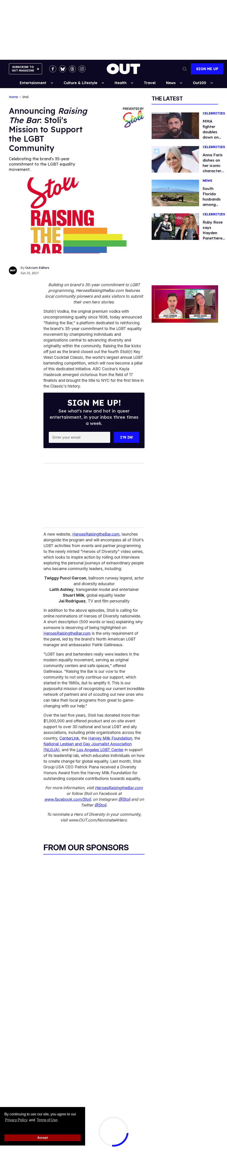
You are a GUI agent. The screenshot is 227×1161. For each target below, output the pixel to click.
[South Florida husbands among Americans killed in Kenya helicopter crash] (175, 193)
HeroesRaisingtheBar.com (95, 534)
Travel (149, 83)
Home (13, 97)
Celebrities (214, 113)
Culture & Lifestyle (80, 83)
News (171, 83)
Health (121, 83)
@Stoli (124, 799)
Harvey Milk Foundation (110, 738)
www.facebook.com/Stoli (67, 799)
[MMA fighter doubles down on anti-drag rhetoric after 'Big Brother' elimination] (175, 125)
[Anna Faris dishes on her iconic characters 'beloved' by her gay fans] (175, 159)
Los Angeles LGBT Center (99, 749)
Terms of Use (47, 1120)
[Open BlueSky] (62, 68)
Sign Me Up (207, 69)
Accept (42, 1137)
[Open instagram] (82, 68)
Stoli (25, 97)
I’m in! (126, 437)
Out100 (199, 83)
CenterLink (69, 738)
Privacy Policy (16, 1120)
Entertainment (33, 83)
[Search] (184, 68)
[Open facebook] (52, 68)
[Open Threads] (72, 68)
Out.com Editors (37, 268)
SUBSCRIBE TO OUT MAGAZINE (23, 68)
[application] (185, 304)
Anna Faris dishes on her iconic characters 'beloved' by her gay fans (214, 170)
